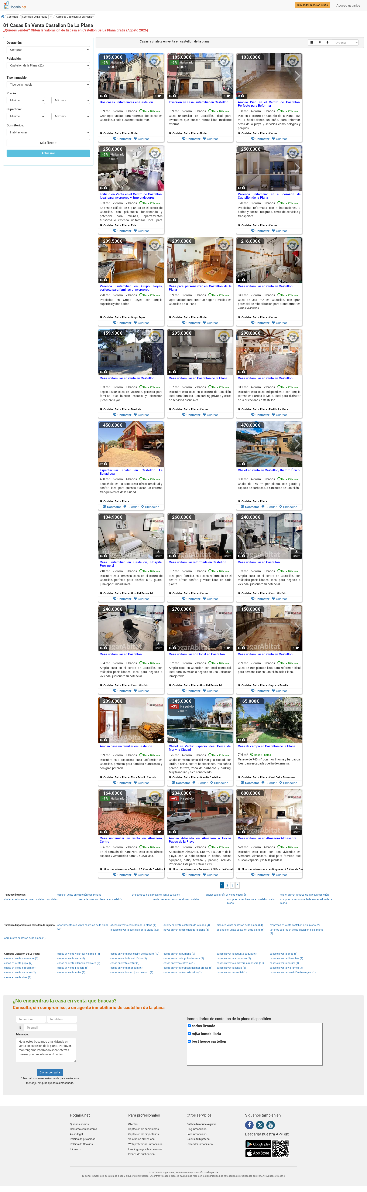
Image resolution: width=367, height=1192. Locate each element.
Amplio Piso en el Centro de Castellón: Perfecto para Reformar (269, 104)
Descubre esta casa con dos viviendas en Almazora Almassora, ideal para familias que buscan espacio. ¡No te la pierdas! (269, 856)
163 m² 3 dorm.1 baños (131, 398)
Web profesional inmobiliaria (145, 1144)
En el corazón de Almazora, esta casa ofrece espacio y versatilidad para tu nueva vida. (131, 854)
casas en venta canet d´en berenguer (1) (293, 972)
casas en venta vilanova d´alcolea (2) (78, 963)
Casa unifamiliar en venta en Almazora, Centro (131, 840)
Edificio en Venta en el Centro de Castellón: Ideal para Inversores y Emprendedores (131, 196)
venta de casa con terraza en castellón (101, 899)
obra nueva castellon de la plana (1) (24, 938)
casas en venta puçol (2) (18, 963)
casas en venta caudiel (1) (232, 972)
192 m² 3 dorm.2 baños (200, 674)
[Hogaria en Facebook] (250, 1126)
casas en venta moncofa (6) (126, 967)
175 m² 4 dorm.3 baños (200, 766)
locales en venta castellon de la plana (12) (134, 929)
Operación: (14, 43)
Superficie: (14, 109)
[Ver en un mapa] (320, 42)
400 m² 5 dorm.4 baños (131, 490)
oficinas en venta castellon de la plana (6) (240, 929)
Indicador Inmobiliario (200, 1144)
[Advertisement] (200, 190)
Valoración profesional (141, 1139)
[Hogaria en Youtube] (271, 1126)
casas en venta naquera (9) (19, 967)
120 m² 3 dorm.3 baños (269, 214)
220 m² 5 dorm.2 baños (131, 306)
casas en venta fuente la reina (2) (183, 972)
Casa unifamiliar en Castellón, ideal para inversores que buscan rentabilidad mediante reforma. (200, 120)
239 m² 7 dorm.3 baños (269, 674)
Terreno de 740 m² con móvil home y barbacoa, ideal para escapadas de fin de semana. (269, 761)
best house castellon (209, 1041)
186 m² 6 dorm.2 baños (133, 858)
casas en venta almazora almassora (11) (240, 963)
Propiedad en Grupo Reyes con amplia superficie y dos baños (131, 302)
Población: (14, 59)
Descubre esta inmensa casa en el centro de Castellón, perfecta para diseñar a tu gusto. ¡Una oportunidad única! (131, 580)
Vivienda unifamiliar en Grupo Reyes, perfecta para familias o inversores (131, 288)
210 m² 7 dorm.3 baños (131, 582)
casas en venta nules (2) (71, 972)
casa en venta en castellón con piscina (79, 894)
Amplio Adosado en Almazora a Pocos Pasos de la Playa (200, 840)
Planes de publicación (141, 1154)
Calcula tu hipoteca (198, 1139)
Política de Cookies (81, 1144)
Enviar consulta (50, 1072)
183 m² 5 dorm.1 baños (269, 582)
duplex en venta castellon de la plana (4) (187, 925)
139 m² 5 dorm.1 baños (131, 122)
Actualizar (48, 153)
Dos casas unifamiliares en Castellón (126, 102)
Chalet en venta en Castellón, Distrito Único (269, 470)
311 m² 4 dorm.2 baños (269, 398)
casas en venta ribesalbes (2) (286, 958)
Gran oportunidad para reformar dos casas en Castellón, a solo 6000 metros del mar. (131, 118)
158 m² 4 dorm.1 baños (269, 122)
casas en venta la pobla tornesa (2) (184, 958)
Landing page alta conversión (145, 1149)
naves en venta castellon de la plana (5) (186, 929)
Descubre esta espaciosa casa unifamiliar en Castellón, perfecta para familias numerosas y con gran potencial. (131, 764)
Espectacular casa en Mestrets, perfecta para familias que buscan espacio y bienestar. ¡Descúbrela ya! (131, 396)
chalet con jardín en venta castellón (226, 894)
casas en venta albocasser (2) (234, 958)
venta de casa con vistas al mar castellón (176, 899)
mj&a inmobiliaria (206, 1034)
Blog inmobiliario (196, 1129)
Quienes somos (79, 1124)
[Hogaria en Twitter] (261, 1126)
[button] (75, 16)
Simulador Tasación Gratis (312, 5)
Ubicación (152, 507)
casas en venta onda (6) (283, 953)
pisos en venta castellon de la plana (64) (240, 925)
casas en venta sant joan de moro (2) (131, 972)
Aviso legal (76, 1134)
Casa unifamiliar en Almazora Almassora (267, 838)
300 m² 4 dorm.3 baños (269, 490)
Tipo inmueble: (17, 77)
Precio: (12, 93)
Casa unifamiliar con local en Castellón (197, 654)
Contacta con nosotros (83, 1129)
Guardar (143, 139)
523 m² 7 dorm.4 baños (271, 858)
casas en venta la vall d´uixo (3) (128, 958)
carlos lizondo (203, 1026)
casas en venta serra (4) (71, 958)
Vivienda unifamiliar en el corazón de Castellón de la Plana (269, 196)
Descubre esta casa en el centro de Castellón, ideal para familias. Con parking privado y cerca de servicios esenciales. (200, 396)
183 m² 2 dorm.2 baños (131, 214)
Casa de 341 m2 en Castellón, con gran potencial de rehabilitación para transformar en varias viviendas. (269, 304)
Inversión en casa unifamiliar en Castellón (198, 102)
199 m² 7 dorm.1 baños (131, 766)
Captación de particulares (143, 1129)
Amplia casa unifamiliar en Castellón (126, 746)
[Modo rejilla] (312, 42)
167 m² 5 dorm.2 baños (200, 398)
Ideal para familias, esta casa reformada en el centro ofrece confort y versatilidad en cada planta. (200, 580)
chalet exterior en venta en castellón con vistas (31, 899)
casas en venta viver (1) (17, 977)
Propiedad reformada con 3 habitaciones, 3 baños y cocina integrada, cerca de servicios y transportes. (269, 212)
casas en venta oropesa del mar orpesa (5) (188, 967)
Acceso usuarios (348, 5)
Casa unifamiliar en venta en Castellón (265, 286)
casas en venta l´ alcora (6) (72, 967)
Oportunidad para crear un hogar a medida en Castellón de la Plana (200, 302)
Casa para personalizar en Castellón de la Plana (200, 288)
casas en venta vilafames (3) (286, 967)
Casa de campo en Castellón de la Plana (266, 746)
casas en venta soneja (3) (231, 967)
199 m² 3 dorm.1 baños (200, 306)
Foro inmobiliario (196, 1134)
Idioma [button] (74, 1149)
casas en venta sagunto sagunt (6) (237, 953)
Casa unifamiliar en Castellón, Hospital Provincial (131, 564)
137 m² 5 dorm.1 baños (200, 582)
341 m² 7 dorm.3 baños (269, 306)
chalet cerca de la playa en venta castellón (156, 894)
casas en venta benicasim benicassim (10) (134, 953)
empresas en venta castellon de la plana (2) (295, 925)
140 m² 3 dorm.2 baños (202, 858)
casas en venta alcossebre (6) (21, 958)
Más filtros (47, 142)
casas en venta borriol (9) (284, 963)
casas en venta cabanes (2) (20, 972)
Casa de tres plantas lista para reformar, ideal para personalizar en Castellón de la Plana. (269, 670)
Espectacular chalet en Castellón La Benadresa (131, 472)
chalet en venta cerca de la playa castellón (304, 894)
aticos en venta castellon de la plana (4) (133, 925)
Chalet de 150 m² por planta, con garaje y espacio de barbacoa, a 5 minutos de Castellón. (269, 486)
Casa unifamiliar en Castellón (259, 562)
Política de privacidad (82, 1139)
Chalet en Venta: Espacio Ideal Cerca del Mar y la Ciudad (200, 748)
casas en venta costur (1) (124, 963)
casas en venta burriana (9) (179, 953)
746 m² (269, 766)
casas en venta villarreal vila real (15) (78, 953)
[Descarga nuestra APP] (267, 1148)
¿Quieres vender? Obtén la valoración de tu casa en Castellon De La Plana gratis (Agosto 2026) (75, 30)
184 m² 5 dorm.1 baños (131, 674)
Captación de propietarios (143, 1134)
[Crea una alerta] (328, 42)
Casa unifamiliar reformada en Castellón (197, 562)
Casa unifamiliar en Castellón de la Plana (198, 378)
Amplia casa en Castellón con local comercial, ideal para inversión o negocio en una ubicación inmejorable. (200, 672)
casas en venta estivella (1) (179, 963)
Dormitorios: (15, 125)
